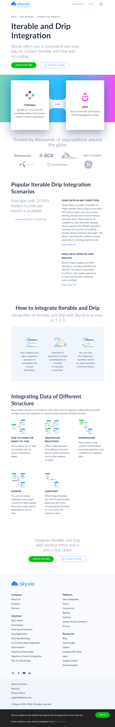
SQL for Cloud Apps (21, 661)
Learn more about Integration (31, 219)
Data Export (17, 625)
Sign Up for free (23, 65)
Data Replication (19, 634)
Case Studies (69, 643)
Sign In (91, 4)
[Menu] (101, 4)
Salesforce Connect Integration (26, 656)
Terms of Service (19, 684)
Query (66, 604)
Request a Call (78, 4)
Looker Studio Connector (75, 622)
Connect (67, 617)
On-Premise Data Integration (25, 643)
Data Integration (27, 17)
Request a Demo (57, 65)
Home (14, 17)
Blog (65, 638)
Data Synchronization (22, 629)
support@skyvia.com (21, 697)
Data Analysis (18, 647)
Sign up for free (41, 559)
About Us (16, 599)
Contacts (15, 604)
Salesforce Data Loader (22, 652)
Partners (15, 608)
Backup (66, 613)
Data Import (17, 620)
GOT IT (102, 715)
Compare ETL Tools (72, 652)
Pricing (66, 626)
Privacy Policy (18, 693)
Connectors (68, 608)
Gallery (66, 647)
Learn (65, 656)
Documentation (70, 665)
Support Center (70, 661)
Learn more (67, 245)
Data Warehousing (20, 638)
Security (15, 689)
